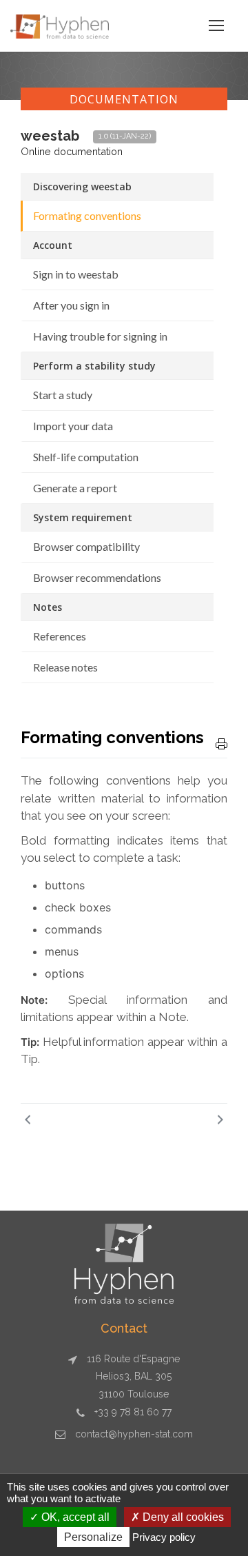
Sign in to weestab (75, 274)
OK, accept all (74, 1517)
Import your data (73, 425)
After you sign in (71, 305)
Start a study (62, 394)
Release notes (65, 667)
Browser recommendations (97, 577)
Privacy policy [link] (164, 1537)
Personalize (93, 1537)
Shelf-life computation (85, 456)
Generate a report (75, 487)
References (59, 636)
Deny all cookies (182, 1517)
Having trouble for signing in (100, 336)
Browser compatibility (86, 546)
